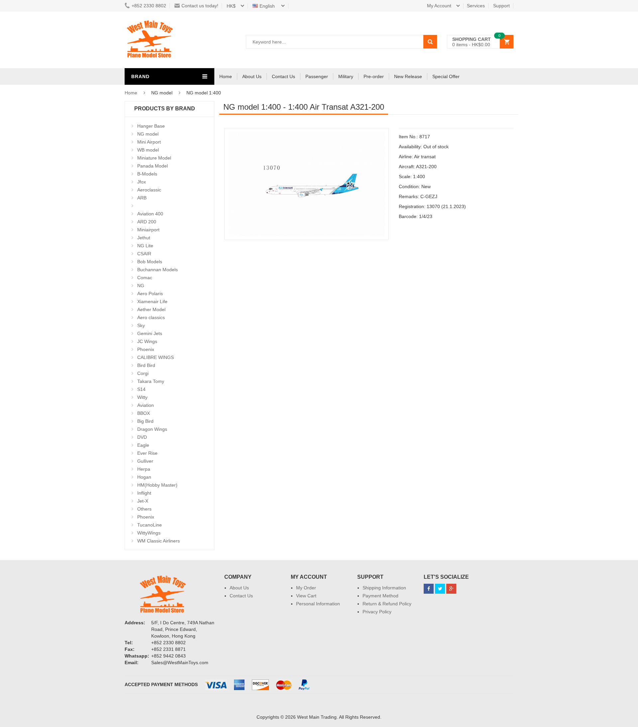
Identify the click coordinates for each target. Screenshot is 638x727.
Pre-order (374, 76)
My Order (306, 587)
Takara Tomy (150, 381)
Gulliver (145, 461)
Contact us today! (199, 5)
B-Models (147, 174)
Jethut (143, 237)
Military (345, 76)
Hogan (144, 477)
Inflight (144, 493)
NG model (148, 134)
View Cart (306, 595)
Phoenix (145, 349)
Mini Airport (149, 142)
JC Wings (147, 341)
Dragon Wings (152, 429)
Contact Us (283, 76)
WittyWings (148, 533)
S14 (141, 389)
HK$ (231, 6)
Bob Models (149, 261)
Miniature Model (154, 158)
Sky (141, 325)
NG (140, 285)
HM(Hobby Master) (157, 485)
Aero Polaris (150, 293)
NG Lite (145, 245)
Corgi (143, 373)
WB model (148, 150)
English (268, 6)
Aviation (145, 405)
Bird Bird (146, 365)
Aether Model (151, 309)
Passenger (316, 76)
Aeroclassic (149, 189)
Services (476, 5)
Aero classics (151, 317)
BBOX (143, 413)
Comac (144, 277)
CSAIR (144, 253)
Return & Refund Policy (387, 603)
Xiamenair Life (152, 301)
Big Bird (145, 421)
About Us (252, 76)
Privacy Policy (377, 611)
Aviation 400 (150, 213)
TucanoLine (149, 525)
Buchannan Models (157, 269)
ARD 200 (146, 221)
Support (501, 5)
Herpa (143, 469)
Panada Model (152, 166)
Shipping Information (384, 587)
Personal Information (318, 603)
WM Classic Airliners (158, 541)
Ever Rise (147, 453)
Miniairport (148, 229)
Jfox (141, 181)
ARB (142, 197)
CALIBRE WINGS (155, 357)
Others (144, 509)
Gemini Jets (149, 333)
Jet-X (142, 501)
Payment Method (380, 595)
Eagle (143, 445)
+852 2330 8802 (149, 5)
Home (225, 76)
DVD (142, 437)
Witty (142, 397)
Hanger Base (151, 126)
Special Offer (446, 76)
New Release (408, 76)
